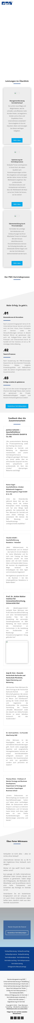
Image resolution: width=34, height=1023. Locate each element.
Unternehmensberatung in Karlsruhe (16, 984)
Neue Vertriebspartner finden (16, 988)
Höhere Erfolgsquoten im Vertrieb (16, 995)
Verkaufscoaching (23, 951)
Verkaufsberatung (11, 951)
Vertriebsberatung (23, 957)
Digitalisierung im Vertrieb (16, 1002)
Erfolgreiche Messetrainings (17, 967)
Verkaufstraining (23, 954)
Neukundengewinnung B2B (16, 979)
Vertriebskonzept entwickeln (16, 997)
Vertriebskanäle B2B (16, 993)
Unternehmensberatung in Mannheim (16, 986)
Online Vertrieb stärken (16, 999)
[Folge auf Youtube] (22, 1018)
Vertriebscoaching (11, 960)
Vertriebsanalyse (10, 957)
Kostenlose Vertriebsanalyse (14, 62)
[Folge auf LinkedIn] (15, 1018)
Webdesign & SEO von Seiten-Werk (17, 1008)
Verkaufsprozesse (11, 954)
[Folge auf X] (11, 1018)
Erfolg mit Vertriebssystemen (16, 990)
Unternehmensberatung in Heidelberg (16, 982)
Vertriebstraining (17, 963)
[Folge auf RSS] (18, 1018)
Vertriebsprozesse (23, 960)
